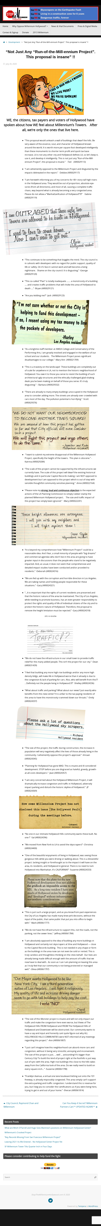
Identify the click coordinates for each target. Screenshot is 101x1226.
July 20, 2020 (11, 64)
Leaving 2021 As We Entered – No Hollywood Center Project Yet (33, 1141)
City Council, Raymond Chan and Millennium (21, 1105)
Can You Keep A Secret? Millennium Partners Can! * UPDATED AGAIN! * (78, 1105)
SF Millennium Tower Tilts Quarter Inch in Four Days (28, 1146)
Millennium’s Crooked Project (18, 1132)
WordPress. (93, 1206)
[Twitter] (50, 1200)
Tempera (82, 1206)
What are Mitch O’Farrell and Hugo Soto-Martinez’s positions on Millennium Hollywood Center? (48, 1127)
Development (14, 42)
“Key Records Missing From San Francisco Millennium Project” (32, 1137)
